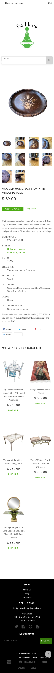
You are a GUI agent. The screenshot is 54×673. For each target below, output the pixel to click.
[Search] (49, 60)
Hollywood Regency (16, 249)
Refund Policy (45, 657)
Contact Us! (27, 598)
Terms (34, 657)
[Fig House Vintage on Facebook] (23, 627)
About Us (27, 590)
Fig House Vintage (29, 653)
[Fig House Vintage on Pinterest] (31, 627)
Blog (27, 594)
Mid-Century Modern (16, 252)
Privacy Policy (24, 657)
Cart (50, 3)
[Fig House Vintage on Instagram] (38, 627)
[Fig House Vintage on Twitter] (16, 627)
